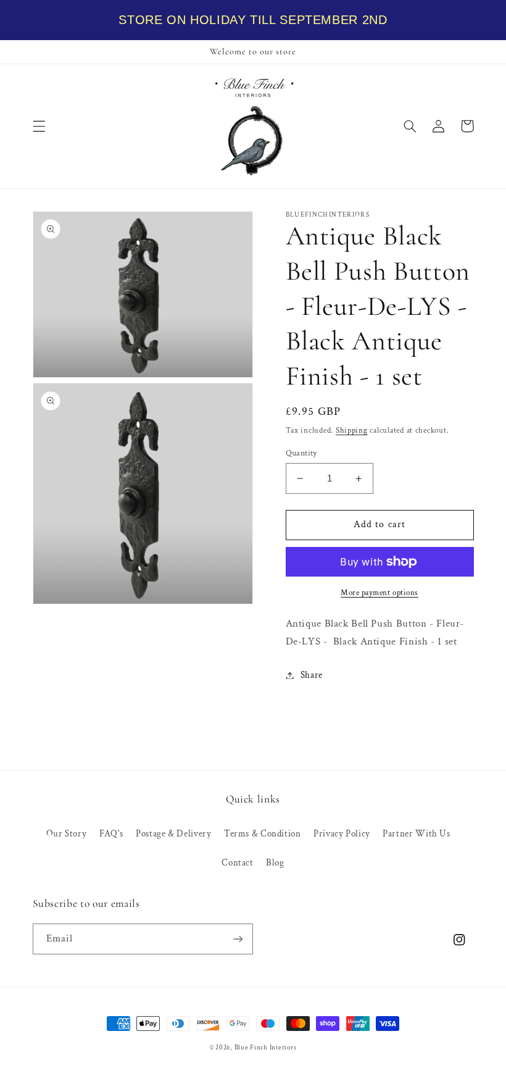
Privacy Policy (341, 834)
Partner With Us (416, 834)
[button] (39, 126)
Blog (275, 863)
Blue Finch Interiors (265, 1047)
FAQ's (111, 834)
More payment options (379, 593)
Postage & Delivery (173, 834)
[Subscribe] (238, 939)
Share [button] (312, 675)
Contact (237, 863)
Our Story (66, 834)
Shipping (352, 430)
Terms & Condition (262, 834)
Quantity (301, 453)
